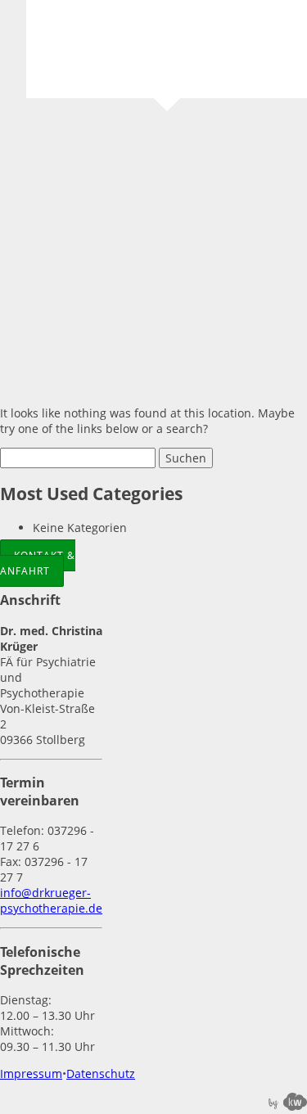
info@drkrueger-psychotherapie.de (51, 900)
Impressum (31, 1073)
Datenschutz (100, 1073)
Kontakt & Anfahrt (37, 563)
